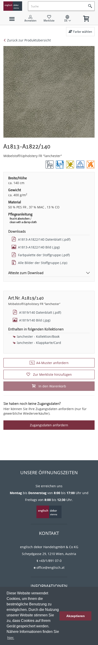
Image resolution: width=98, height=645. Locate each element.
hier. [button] (10, 638)
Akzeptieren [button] (75, 616)
